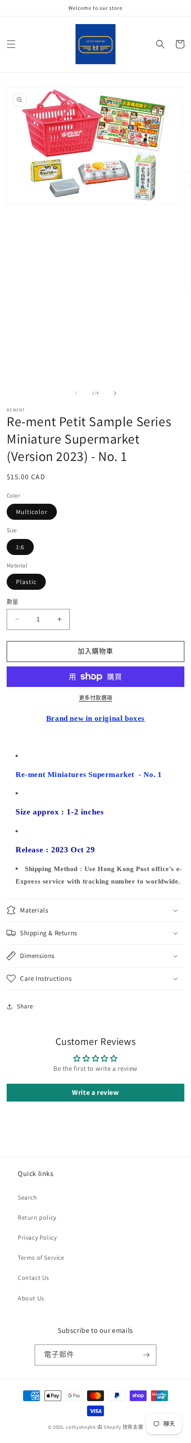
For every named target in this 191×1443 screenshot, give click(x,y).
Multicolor (32, 512)
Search (27, 1197)
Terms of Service (41, 1258)
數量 (13, 601)
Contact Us (33, 1278)
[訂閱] (146, 1354)
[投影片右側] (115, 393)
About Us (31, 1298)
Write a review (95, 1092)
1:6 (20, 547)
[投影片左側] (76, 393)
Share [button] (25, 1006)
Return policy (37, 1217)
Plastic (26, 582)
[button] (11, 44)
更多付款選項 (95, 698)
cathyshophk (81, 1427)
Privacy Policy (37, 1237)
